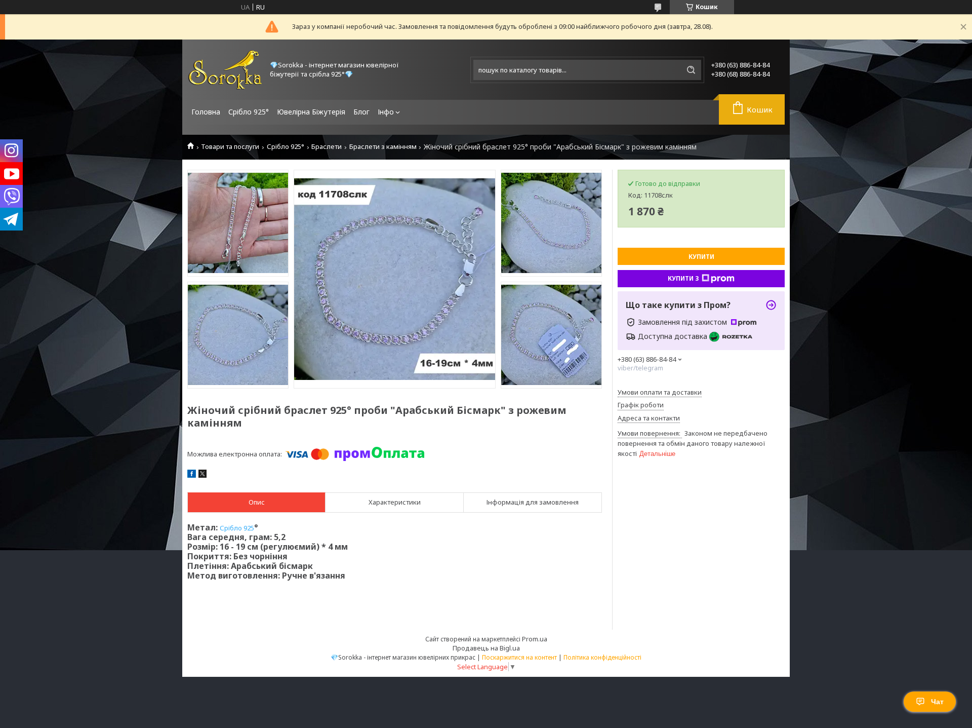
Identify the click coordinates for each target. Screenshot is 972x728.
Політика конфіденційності (602, 657)
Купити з (683, 278)
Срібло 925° (248, 112)
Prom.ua (534, 638)
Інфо (386, 112)
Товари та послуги (230, 146)
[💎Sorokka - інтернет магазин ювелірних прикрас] (225, 70)
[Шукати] (691, 70)
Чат (937, 702)
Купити (701, 256)
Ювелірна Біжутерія (311, 112)
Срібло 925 (237, 527)
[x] (202, 475)
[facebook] (191, 475)
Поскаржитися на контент (519, 657)
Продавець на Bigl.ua (486, 648)
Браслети (326, 146)
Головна (205, 112)
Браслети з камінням (383, 146)
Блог (361, 112)
